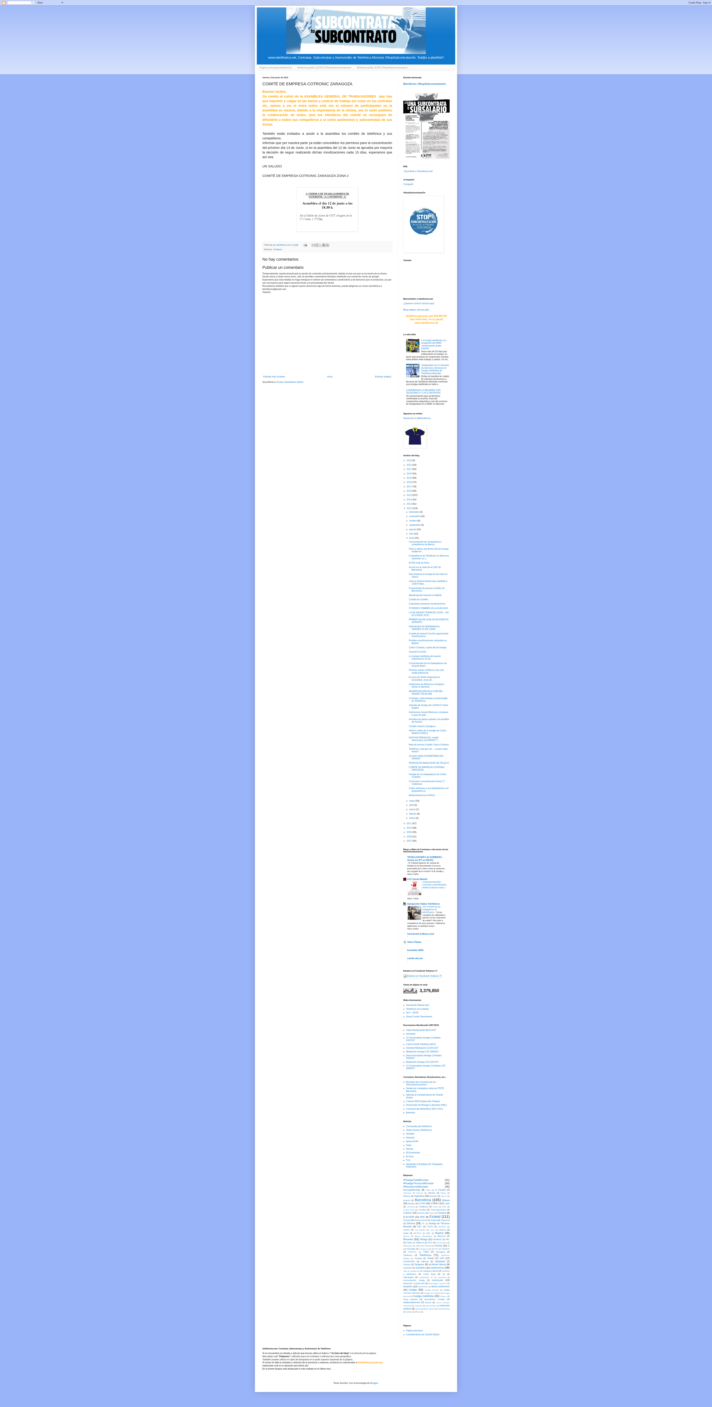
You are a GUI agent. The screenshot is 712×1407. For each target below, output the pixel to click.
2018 (409, 482)
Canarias (411, 1207)
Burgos (411, 1203)
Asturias (433, 1196)
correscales (437, 1280)
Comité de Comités (418, 599)
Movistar (408, 1239)
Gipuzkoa (445, 1220)
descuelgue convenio (437, 1283)
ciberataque (408, 1277)
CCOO (422, 1203)
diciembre (414, 512)
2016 (409, 491)
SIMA (418, 1246)
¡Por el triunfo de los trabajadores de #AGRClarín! (432, 909)
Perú (430, 1242)
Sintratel (410, 1133)
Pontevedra (442, 1243)
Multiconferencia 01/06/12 (422, 795)
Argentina (419, 1196)
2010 (409, 828)
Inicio (330, 376)
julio (411, 533)
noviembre (415, 516)
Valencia (424, 1261)
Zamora (406, 1264)
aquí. (427, 309)
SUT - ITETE (412, 1012)
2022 (409, 465)
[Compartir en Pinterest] (327, 245)
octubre (413, 520)
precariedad (431, 1306)
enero (412, 818)
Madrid (439, 1232)
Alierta (443, 1193)
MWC (428, 1233)
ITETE (430, 1227)
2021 (409, 469)
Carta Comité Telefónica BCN (421, 1044)
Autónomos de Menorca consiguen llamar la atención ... (426, 685)
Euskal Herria (420, 1220)
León (432, 1230)
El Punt (409, 1156)
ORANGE (437, 1239)
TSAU (426, 1252)
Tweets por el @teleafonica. (417, 418)
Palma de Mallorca (415, 1242)
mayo (412, 801)
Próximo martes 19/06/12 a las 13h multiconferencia (426, 671)
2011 (409, 823)
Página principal (414, 1330)
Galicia (434, 1220)
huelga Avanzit (432, 1290)
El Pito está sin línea (419, 563)
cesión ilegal (429, 1274)
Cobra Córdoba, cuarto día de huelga (427, 647)
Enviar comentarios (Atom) (290, 382)
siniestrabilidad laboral (424, 1309)
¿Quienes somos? (412, 303)
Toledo (430, 1258)
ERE (422, 1217)
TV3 (408, 1160)
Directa (409, 1149)
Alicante (431, 1193)
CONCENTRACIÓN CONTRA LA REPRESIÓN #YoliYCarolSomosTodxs (434, 885)
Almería (406, 1196)
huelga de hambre (432, 1293)
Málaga (424, 1239)
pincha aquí (428, 303)
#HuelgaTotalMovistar (416, 1179)
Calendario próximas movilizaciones (427, 603)
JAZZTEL (442, 1227)
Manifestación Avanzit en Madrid (425, 595)
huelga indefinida (423, 1295)
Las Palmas (420, 1230)
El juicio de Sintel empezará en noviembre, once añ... (424, 678)
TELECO (445, 1249)
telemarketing (444, 1309)
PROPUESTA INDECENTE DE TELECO (429, 763)
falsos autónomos (441, 1286)
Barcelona (423, 1200)
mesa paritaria (410, 1299)
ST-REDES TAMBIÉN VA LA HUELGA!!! (428, 608)
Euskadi (407, 1220)
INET (419, 1227)
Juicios (406, 1230)
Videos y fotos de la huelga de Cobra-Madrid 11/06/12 (428, 731)
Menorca (442, 1236)
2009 (409, 832)
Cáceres (421, 1213)
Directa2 (410, 1137)
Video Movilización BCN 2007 (421, 1030)
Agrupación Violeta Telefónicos (423, 904)
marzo (412, 809)
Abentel (419, 1193)
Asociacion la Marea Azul (420, 934)
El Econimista (413, 1152)
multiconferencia (411, 1302)
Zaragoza (277, 249)
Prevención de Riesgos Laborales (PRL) (426, 1105)
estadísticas (423, 1287)
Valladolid (440, 1261)
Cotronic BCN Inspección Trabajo (423, 1101)
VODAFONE (409, 1261)
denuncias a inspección (414, 1283)
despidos (408, 1286)
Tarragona (440, 1252)
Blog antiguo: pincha (414, 309)
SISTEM (427, 1246)
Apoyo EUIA (412, 1141)
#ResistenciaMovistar (415, 1186)
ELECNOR (408, 1217)
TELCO (435, 1249)
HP (423, 1224)
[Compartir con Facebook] (324, 245)
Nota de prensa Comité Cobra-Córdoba (429, 744)
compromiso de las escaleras (432, 1277)
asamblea (421, 1267)
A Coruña (440, 1190)
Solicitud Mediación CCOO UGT (422, 1048)
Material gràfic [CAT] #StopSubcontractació (382, 67)
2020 (409, 473)
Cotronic (407, 1213)
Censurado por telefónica (419, 1126)
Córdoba (441, 1213)
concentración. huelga (414, 1280)
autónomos (437, 1267)
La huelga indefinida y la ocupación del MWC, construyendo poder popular (433, 344)
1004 (428, 1190)
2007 (409, 841)
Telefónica (425, 1255)
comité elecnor (415, 958)
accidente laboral (437, 1264)
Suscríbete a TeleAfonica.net (418, 171)
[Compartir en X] (320, 245)
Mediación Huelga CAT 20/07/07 (422, 1062)
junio (412, 538)
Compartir (408, 184)
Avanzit (406, 1200)
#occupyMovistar (411, 1190)
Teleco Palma (414, 942)
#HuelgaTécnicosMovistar (418, 1183)
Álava (417, 1312)
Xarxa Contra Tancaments (419, 1016)
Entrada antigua (383, 376)
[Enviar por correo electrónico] (313, 245)
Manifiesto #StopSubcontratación (424, 83)
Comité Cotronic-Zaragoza (422, 726)
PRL (448, 1239)
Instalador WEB (415, 950)
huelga (413, 1289)
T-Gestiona (423, 1249)
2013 (409, 504)
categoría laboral (430, 1271)
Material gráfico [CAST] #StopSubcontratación (324, 67)
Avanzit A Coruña (417, 651)
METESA (417, 1233)
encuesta (410, 1034)
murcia (428, 1302)
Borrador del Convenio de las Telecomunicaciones (421, 1083)
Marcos (406, 1236)
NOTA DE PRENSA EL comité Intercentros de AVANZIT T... (424, 739)
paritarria (418, 1306)
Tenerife (418, 1258)
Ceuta (435, 1207)
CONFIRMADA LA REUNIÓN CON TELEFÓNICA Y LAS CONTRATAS (423, 391)
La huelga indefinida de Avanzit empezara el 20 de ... (425, 657)
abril (411, 805)
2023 (409, 460)
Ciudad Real (408, 1210)
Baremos (410, 1112)
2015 (409, 495)
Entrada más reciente (274, 376)
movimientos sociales (434, 1299)
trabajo (409, 1312)
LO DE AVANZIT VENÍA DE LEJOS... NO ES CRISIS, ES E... (429, 613)
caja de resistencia (411, 1271)
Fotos (409, 1145)
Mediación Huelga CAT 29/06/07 (422, 1051)
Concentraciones (438, 1210)
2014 (409, 499)
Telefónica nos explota (417, 1009)
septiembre (415, 525)
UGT (442, 1258)
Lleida (405, 1233)
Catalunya (423, 1206)
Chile (444, 1207)
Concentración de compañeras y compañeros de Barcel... (425, 543)
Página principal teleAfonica (275, 67)
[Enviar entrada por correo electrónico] (305, 245)
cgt (443, 1274)
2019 (409, 478)
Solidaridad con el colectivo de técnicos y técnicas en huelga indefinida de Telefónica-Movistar (435, 369)
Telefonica (407, 1255)
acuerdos (407, 1268)
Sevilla (438, 1245)
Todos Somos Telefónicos (419, 1130)
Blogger (374, 1383)
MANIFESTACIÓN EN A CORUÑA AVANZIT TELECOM (425, 692)
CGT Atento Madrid (417, 879)
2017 (409, 486)
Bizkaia (446, 1200)
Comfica (422, 1210)
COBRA (435, 1203)
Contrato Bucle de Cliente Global (422, 1334)
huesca (443, 1296)
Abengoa (407, 1193)
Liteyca (442, 1230)
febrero (413, 814)
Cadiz (447, 1203)
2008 (409, 836)
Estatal (434, 1216)
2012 (409, 508)
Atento (444, 1196)
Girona (411, 1223)
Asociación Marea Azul (417, 1005)
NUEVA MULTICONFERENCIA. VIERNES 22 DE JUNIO (424, 627)
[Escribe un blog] (317, 245)
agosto (413, 529)
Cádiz (431, 1213)
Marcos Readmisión (423, 1236)
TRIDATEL (412, 1252)
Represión (407, 1246)
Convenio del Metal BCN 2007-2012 (424, 1109)
